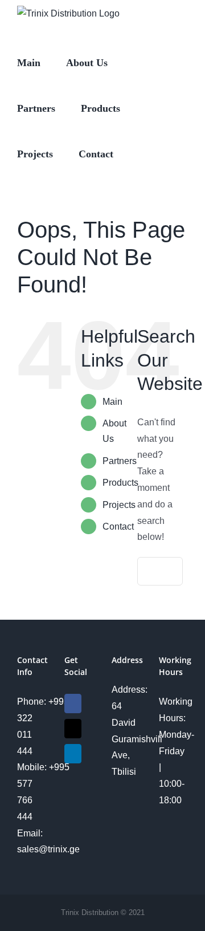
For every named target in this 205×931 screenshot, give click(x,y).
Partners (119, 461)
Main (112, 401)
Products (120, 482)
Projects (119, 505)
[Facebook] (72, 703)
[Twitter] (72, 728)
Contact (118, 526)
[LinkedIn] (72, 753)
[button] (143, 153)
